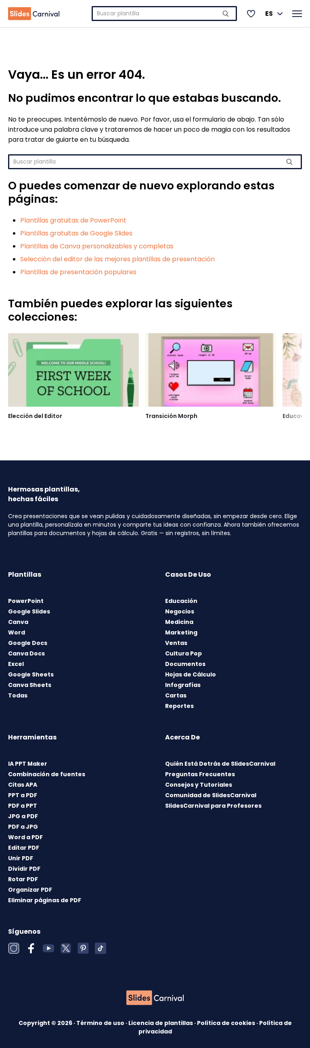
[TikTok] (100, 948)
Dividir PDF (24, 869)
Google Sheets (31, 674)
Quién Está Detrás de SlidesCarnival (220, 764)
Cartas (175, 695)
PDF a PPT (22, 806)
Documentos (185, 664)
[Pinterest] (83, 948)
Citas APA (22, 785)
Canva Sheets (29, 685)
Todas (17, 695)
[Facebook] (31, 948)
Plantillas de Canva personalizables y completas (97, 246)
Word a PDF (25, 837)
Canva (18, 622)
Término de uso (101, 1023)
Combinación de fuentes (46, 774)
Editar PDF (23, 848)
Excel (16, 664)
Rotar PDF (23, 879)
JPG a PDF (23, 816)
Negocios (179, 611)
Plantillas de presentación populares (78, 272)
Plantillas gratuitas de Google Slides (76, 233)
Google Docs (27, 643)
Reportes (179, 706)
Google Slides (29, 611)
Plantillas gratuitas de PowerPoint (73, 220)
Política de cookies (226, 1023)
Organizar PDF (30, 890)
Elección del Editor (35, 416)
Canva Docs (26, 653)
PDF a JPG (23, 827)
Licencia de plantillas (161, 1023)
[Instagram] (13, 948)
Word (16, 632)
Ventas (176, 643)
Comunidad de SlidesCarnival (210, 795)
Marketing (181, 632)
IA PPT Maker (27, 764)
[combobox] (164, 13)
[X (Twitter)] (65, 948)
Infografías (183, 685)
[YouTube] (48, 948)
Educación (181, 601)
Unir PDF (20, 858)
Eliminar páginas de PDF (44, 900)
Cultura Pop (183, 653)
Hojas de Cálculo (190, 674)
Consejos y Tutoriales (198, 785)
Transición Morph (171, 416)
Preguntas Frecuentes (200, 774)
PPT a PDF (22, 795)
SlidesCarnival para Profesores (213, 806)
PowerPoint (26, 601)
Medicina (179, 622)
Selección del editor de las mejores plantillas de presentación (117, 259)
